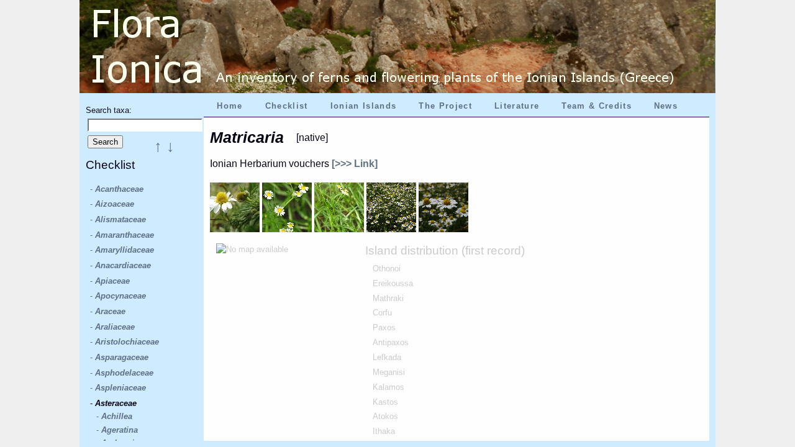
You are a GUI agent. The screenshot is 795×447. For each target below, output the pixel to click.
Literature (516, 106)
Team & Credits (596, 106)
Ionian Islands (363, 106)
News (666, 106)
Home (229, 106)
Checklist (286, 106)
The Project (445, 106)
